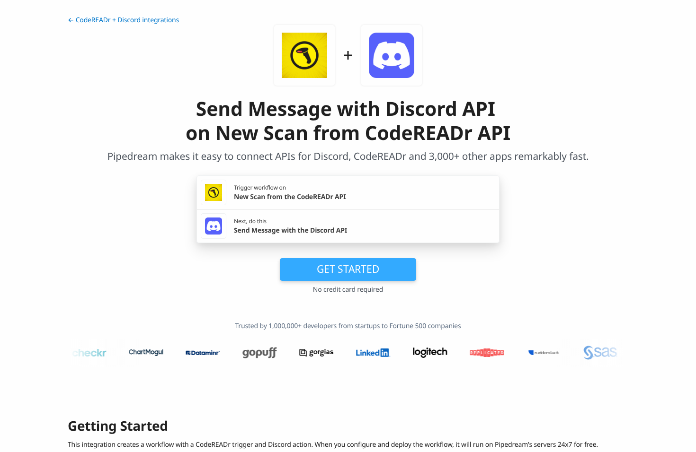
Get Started (348, 269)
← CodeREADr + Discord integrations (123, 20)
